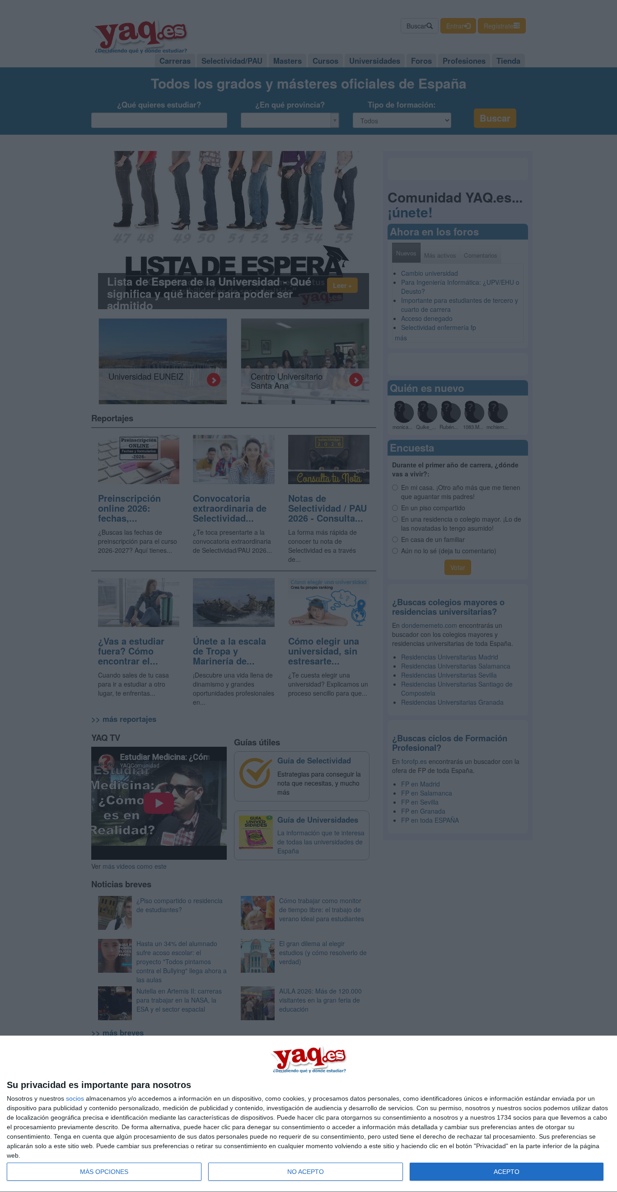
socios (75, 1098)
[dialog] (308, 1114)
